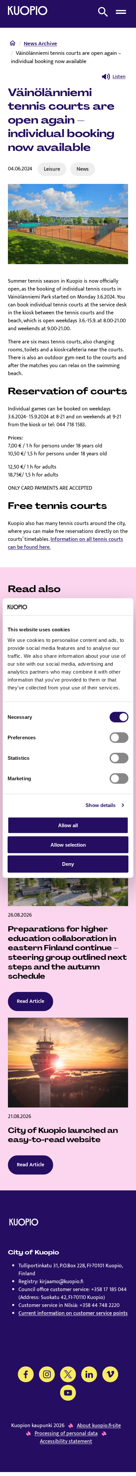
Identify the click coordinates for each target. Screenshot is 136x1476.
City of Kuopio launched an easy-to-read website (63, 1135)
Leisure (52, 169)
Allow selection (68, 844)
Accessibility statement (66, 1442)
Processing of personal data (66, 1434)
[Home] (12, 44)
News (83, 169)
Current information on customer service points (73, 1313)
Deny (68, 864)
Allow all (68, 825)
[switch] (119, 737)
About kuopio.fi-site (99, 1426)
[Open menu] (121, 12)
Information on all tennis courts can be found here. (65, 543)
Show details (100, 805)
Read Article (30, 1001)
